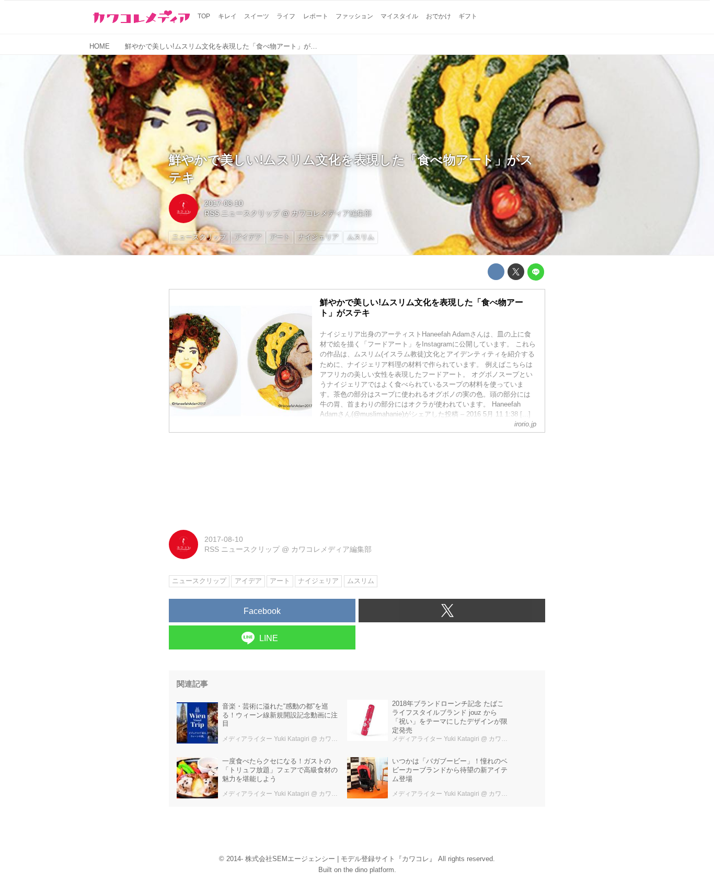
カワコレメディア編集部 (331, 213)
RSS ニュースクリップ (242, 213)
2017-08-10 (223, 203)
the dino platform (368, 870)
